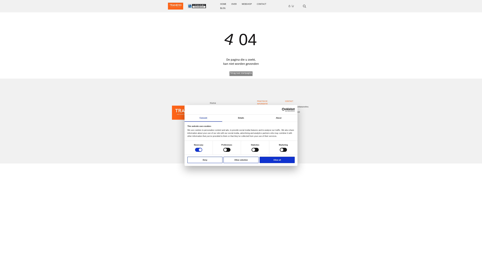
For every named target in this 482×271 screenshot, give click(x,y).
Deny (205, 160)
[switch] (226, 150)
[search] (304, 6)
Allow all (277, 160)
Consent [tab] (203, 118)
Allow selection (241, 160)
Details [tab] (241, 118)
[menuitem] (223, 4)
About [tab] (278, 118)
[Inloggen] (289, 6)
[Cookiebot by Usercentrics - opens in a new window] (284, 110)
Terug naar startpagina (241, 73)
